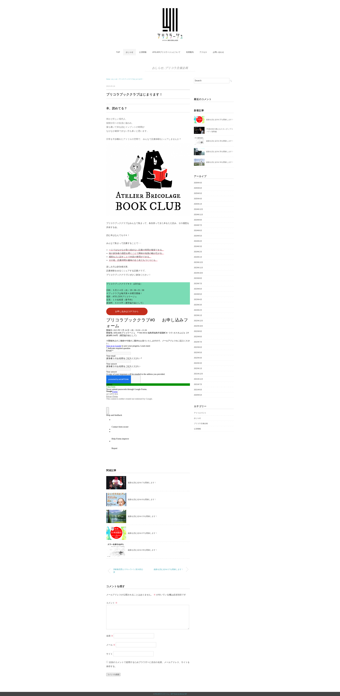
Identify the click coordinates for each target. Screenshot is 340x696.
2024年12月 (198, 209)
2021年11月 (198, 379)
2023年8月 (198, 278)
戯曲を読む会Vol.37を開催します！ (142, 533)
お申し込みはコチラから (127, 311)
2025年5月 (198, 193)
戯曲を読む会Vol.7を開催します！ (142, 483)
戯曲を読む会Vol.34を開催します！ (219, 162)
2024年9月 (198, 220)
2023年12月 (198, 262)
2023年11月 (198, 268)
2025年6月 (198, 188)
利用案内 (190, 52)
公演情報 (142, 52)
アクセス (203, 52)
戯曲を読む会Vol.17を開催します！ (168, 569)
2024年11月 (198, 215)
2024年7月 (198, 225)
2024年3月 (198, 246)
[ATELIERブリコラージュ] (170, 8)
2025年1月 (198, 204)
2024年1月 (198, 257)
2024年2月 (198, 252)
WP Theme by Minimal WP (179, 694)
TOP (118, 52)
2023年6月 (198, 289)
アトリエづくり (200, 413)
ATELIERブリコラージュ (161, 694)
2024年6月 (198, 230)
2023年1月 (198, 315)
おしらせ (129, 52)
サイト (109, 654)
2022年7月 (198, 342)
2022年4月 (198, 358)
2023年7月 (198, 284)
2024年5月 (198, 236)
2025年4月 (198, 199)
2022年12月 (198, 321)
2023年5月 (198, 294)
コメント (111, 603)
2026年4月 (198, 183)
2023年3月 (198, 305)
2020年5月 (198, 395)
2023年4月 (198, 299)
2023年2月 (198, 310)
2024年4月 (198, 241)
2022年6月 (198, 347)
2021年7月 (198, 384)
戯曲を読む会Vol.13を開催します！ (142, 516)
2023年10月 (198, 273)
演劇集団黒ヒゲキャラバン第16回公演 (128, 570)
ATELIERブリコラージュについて (166, 52)
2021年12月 (198, 374)
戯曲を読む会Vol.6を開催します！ (142, 499)
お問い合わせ (218, 52)
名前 (109, 636)
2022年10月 (198, 326)
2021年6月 (198, 390)
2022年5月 (198, 353)
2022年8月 (198, 337)
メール (110, 645)
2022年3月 (198, 363)
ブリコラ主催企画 (176, 68)
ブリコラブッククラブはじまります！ (131, 79)
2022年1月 (198, 368)
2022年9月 (198, 331)
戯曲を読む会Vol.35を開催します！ (219, 152)
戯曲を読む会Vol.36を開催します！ (142, 550)
